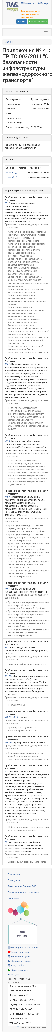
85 (6, 203)
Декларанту (14, 874)
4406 (7, 589)
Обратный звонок (19, 970)
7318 (7, 441)
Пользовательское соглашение (23, 892)
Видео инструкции (20, 952)
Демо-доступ (14, 880)
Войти (23, 21)
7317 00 (9, 676)
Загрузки (14, 974)
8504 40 (9, 743)
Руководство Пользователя (24, 947)
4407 (7, 497)
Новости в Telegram (20, 956)
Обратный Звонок (39, 21)
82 (6, 842)
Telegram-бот (17, 965)
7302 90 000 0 (11, 717)
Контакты (28, 3)
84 (6, 647)
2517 (7, 771)
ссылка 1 (10, 172)
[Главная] (12, 7)
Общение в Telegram (20, 961)
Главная (9, 42)
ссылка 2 (10, 177)
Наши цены (13, 898)
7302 (7, 364)
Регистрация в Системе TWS (22, 886)
